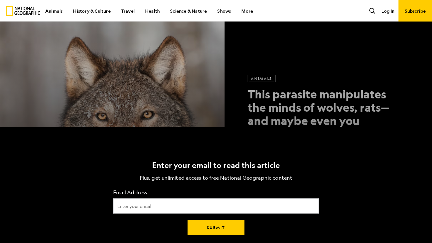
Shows (224, 11)
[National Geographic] (23, 11)
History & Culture (91, 11)
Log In (387, 11)
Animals (54, 11)
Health (152, 11)
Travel (128, 11)
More (247, 11)
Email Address (130, 193)
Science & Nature (188, 11)
